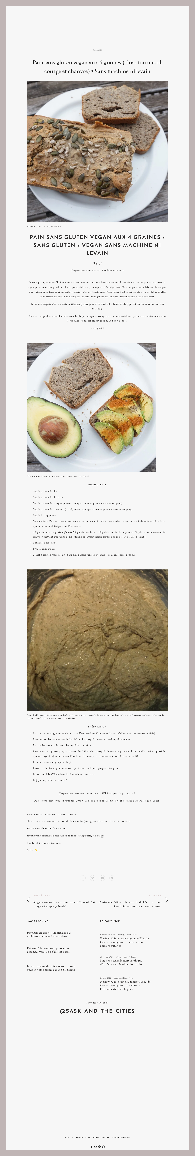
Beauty (121, 934)
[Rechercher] (57, 16)
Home (68, 1137)
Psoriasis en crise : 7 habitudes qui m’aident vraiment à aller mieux (49, 934)
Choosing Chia (79, 303)
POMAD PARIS (92, 1137)
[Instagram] (103, 1146)
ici (102, 835)
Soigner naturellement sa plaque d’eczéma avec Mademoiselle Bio (121, 962)
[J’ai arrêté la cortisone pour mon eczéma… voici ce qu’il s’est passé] (59, 944)
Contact (106, 1137)
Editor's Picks (131, 934)
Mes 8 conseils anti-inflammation (47, 828)
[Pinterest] (99, 1146)
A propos (77, 1137)
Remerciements (121, 1137)
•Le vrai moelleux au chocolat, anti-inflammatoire (55, 821)
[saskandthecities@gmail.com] (95, 1146)
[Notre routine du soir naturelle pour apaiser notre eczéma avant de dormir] (61, 961)
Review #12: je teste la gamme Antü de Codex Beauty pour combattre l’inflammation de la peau (125, 985)
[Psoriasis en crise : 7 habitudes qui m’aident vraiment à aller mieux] (59, 929)
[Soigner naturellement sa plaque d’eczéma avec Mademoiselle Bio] (132, 954)
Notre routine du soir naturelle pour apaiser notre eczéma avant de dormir (51, 968)
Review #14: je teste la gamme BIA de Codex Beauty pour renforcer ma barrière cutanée (124, 942)
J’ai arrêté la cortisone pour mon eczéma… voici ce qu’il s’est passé (48, 950)
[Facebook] (91, 1146)
